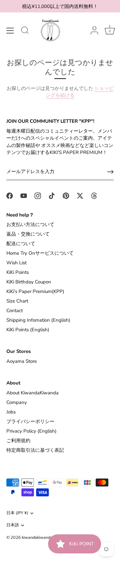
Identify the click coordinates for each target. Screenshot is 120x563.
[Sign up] (110, 172)
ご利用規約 (18, 440)
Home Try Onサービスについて (40, 253)
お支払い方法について (30, 224)
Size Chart (17, 301)
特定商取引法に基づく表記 (35, 450)
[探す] (25, 31)
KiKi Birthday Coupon (28, 282)
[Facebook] (9, 195)
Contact (14, 310)
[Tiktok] (52, 195)
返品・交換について (28, 234)
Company (16, 402)
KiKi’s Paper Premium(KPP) (35, 291)
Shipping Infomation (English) (38, 320)
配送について (20, 243)
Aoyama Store (21, 361)
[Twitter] (80, 195)
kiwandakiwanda (37, 537)
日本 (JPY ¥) (17, 513)
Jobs (11, 412)
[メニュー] (10, 31)
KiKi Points (17, 272)
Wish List (16, 263)
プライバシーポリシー (30, 421)
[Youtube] (23, 195)
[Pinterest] (66, 195)
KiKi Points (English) (27, 329)
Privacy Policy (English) (31, 431)
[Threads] (94, 195)
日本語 (12, 525)
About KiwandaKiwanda (32, 393)
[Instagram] (38, 195)
